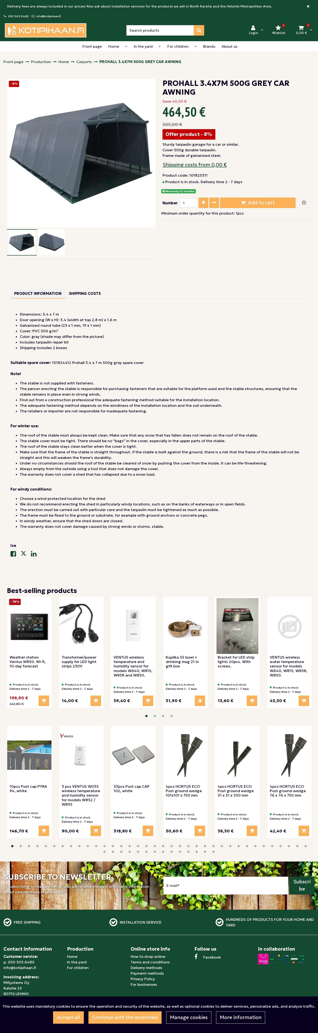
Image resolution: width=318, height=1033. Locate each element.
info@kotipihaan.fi (48, 16)
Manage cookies (189, 1017)
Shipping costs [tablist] (85, 293)
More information (240, 1017)
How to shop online (148, 956)
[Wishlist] (304, 203)
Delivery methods (146, 967)
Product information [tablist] (37, 293)
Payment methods (147, 973)
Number (170, 203)
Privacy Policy (143, 978)
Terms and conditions (150, 962)
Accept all (68, 1017)
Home (72, 956)
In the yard (77, 962)
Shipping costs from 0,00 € (195, 165)
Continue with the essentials (125, 1017)
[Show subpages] (126, 46)
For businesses (144, 984)
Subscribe (302, 885)
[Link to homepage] (45, 30)
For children (78, 967)
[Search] (199, 30)
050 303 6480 (18, 16)
